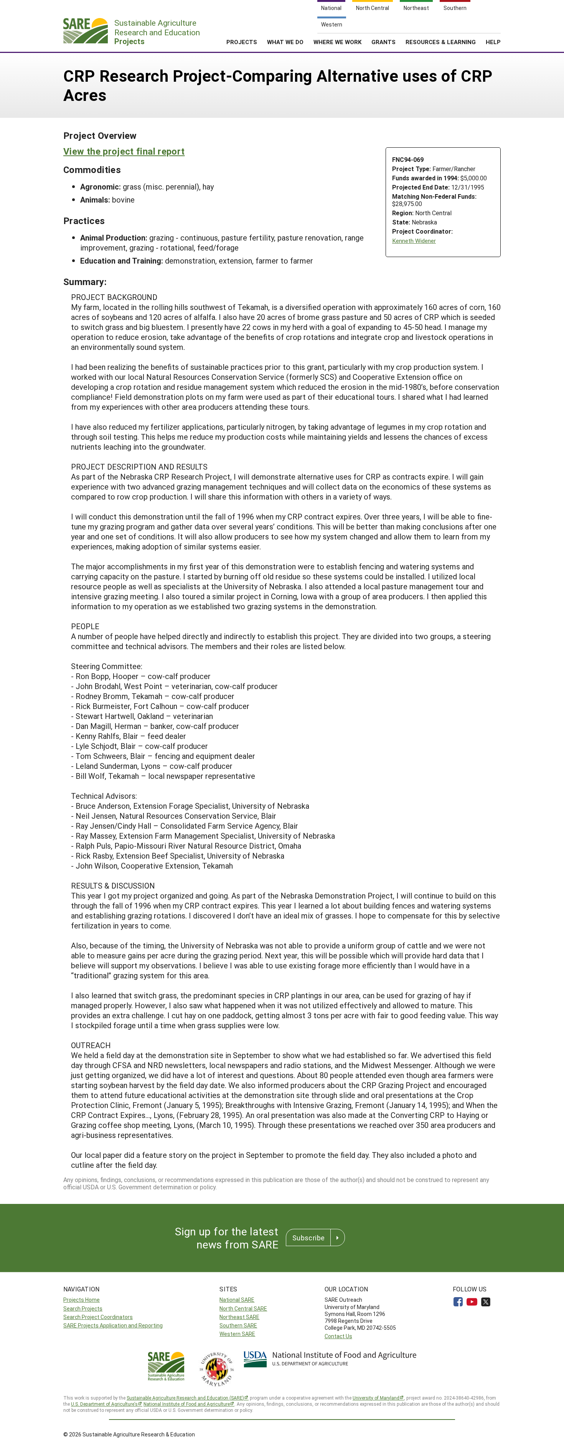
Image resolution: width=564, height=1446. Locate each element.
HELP (493, 42)
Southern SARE (238, 1325)
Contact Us (338, 1336)
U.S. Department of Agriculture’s (104, 1404)
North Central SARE (243, 1308)
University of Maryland (376, 1398)
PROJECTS (241, 42)
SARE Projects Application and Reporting (113, 1325)
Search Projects (82, 1308)
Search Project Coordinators (98, 1317)
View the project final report (124, 151)
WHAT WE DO (285, 42)
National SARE (236, 1299)
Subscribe (308, 1237)
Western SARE (237, 1333)
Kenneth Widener (414, 240)
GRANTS (383, 42)
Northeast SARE (239, 1317)
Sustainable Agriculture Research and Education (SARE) (185, 1398)
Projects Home (81, 1299)
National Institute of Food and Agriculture (186, 1404)
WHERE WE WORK (337, 42)
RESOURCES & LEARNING (441, 42)
